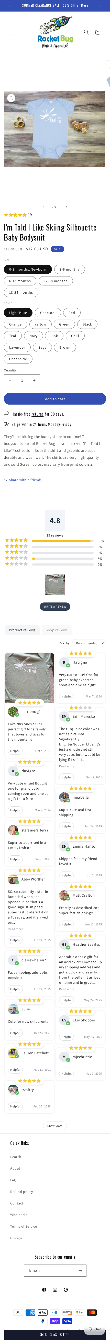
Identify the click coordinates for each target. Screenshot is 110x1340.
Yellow (40, 324)
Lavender (17, 347)
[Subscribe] (80, 1271)
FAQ (13, 1180)
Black (87, 324)
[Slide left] (43, 207)
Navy (33, 335)
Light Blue (18, 312)
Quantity (10, 370)
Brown (65, 347)
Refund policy (21, 1191)
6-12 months (20, 281)
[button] (10, 32)
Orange (15, 324)
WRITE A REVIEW (55, 606)
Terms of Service (23, 1226)
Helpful (15, 751)
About (15, 1168)
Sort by (65, 643)
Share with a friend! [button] (25, 479)
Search (15, 1156)
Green (64, 324)
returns (37, 414)
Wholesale (18, 1214)
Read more (15, 929)
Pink (54, 335)
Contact (16, 1203)
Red (72, 312)
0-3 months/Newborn (28, 269)
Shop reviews (57, 630)
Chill (75, 335)
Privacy (16, 1238)
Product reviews (22, 630)
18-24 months (21, 292)
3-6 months (70, 269)
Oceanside (18, 359)
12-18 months (56, 281)
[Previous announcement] (9, 5)
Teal (12, 335)
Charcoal (48, 312)
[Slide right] (66, 207)
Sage (42, 347)
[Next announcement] (100, 5)
